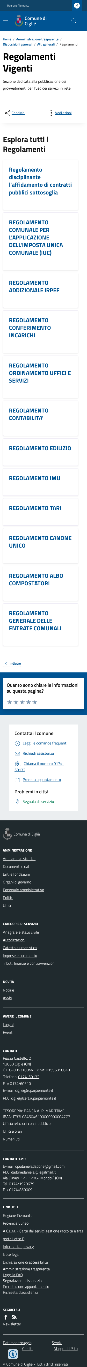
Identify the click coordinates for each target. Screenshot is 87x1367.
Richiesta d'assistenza (20, 1292)
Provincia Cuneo (16, 1223)
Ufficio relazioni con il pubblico (27, 1123)
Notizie (8, 990)
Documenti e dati (16, 866)
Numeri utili (12, 1139)
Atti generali (46, 44)
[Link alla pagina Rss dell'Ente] (14, 1317)
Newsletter (12, 1324)
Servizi (57, 1343)
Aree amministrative (19, 859)
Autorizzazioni (14, 940)
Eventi (8, 1032)
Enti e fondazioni (16, 874)
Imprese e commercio (20, 955)
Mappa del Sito (66, 1348)
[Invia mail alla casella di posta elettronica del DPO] (40, 1166)
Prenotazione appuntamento (26, 1286)
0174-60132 (28, 1077)
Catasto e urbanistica (20, 948)
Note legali (11, 1254)
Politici (8, 897)
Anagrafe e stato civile (21, 932)
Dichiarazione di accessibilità (25, 1262)
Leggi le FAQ (13, 1275)
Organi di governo (17, 882)
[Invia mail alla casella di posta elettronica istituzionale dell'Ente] (34, 1090)
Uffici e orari (12, 1131)
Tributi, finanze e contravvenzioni (29, 963)
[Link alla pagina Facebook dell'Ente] (6, 1317)
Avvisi (7, 998)
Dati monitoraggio (17, 1343)
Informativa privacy (18, 1246)
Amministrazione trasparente (37, 39)
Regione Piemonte (18, 5)
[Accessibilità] (13, 1354)
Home (7, 39)
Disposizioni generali (17, 44)
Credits (27, 1348)
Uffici (7, 905)
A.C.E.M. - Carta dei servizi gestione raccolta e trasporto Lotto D (43, 1235)
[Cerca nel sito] (72, 21)
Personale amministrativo (23, 890)
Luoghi (8, 1025)
